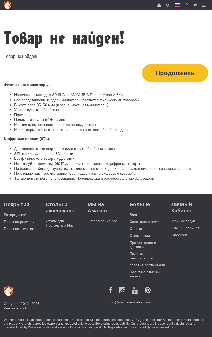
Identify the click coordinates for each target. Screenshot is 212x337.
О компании (140, 236)
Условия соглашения (147, 265)
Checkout (179, 235)
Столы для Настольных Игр (59, 223)
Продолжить (175, 72)
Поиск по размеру (19, 222)
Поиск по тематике (20, 229)
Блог (133, 215)
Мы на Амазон (97, 207)
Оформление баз (102, 221)
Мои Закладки (183, 221)
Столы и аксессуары (61, 207)
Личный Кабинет (185, 228)
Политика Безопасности (141, 256)
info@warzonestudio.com (129, 302)
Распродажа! (15, 215)
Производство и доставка (143, 244)
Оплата (136, 229)
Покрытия (16, 204)
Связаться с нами (145, 222)
